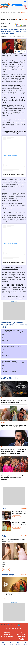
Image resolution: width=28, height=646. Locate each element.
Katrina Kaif (17, 85)
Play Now (16, 516)
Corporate (7, 632)
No (4, 564)
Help (21, 632)
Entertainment (11, 19)
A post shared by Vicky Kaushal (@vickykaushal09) (14, 174)
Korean (19, 12)
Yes (4, 562)
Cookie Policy (21, 634)
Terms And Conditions (21, 638)
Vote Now (6, 569)
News (19, 19)
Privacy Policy (21, 636)
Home (3, 19)
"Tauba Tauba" (16, 76)
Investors (7, 634)
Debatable (6, 567)
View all (23, 508)
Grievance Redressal (7, 636)
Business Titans (12, 12)
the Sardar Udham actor (18, 195)
